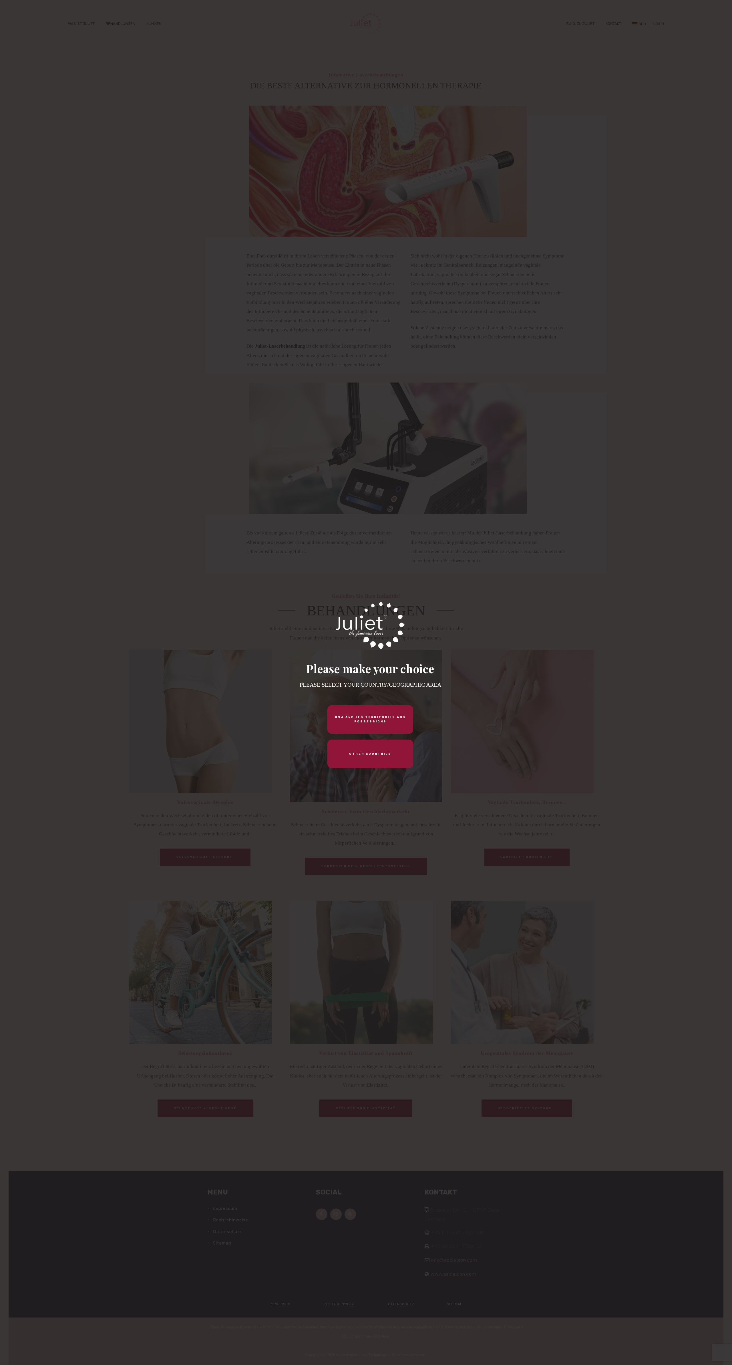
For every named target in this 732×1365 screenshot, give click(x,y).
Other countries (370, 754)
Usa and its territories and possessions (370, 719)
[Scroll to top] (696, 1351)
